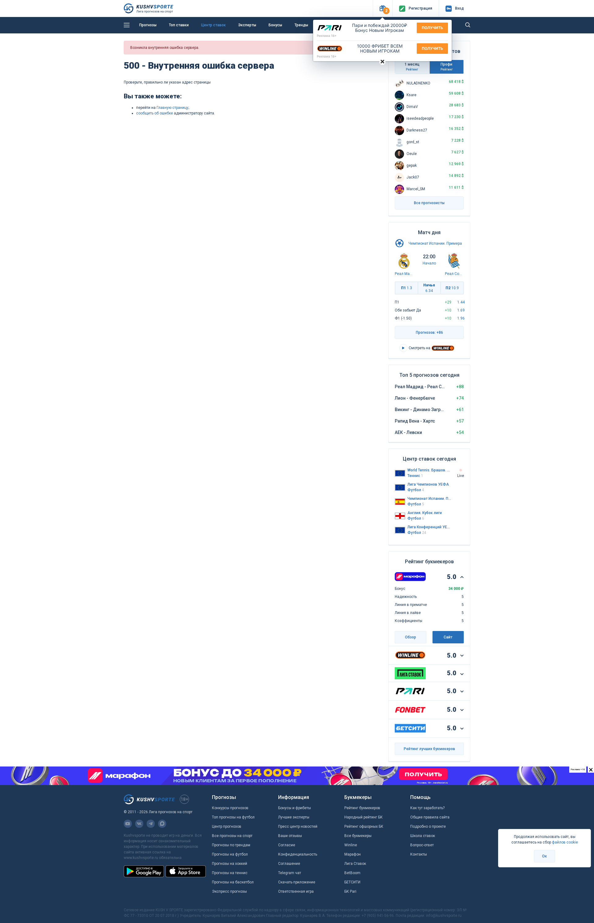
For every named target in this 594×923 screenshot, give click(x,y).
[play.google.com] (144, 871)
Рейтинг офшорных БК (363, 826)
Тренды (301, 25)
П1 (406, 288)
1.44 (461, 302)
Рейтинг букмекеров (362, 808)
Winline (350, 845)
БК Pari (350, 891)
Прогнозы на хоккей (229, 863)
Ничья (429, 288)
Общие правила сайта (430, 817)
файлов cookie (565, 842)
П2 (452, 288)
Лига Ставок (355, 863)
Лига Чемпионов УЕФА (428, 484)
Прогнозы (148, 25)
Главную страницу (172, 107)
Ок (544, 856)
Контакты (418, 854)
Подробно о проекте (428, 826)
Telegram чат (289, 873)
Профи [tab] (447, 66)
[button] (382, 8)
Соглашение (289, 863)
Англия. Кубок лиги (424, 513)
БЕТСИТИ (352, 882)
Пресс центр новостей (297, 826)
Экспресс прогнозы (229, 891)
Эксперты (247, 25)
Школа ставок (422, 836)
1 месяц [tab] (412, 66)
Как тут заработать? (427, 808)
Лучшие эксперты (293, 817)
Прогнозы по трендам (231, 845)
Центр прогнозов (226, 826)
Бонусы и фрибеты (294, 808)
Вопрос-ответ (422, 845)
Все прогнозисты (429, 203)
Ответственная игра (296, 891)
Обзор (410, 637)
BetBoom (352, 873)
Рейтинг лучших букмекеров (429, 749)
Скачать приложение (296, 882)
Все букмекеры (358, 836)
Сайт (448, 637)
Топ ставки (179, 25)
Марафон (352, 854)
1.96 (461, 318)
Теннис (415, 476)
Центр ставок (213, 25)
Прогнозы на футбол (230, 854)
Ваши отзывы (290, 836)
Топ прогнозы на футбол (233, 817)
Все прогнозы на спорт (232, 836)
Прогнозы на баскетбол (233, 882)
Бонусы (275, 25)
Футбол (415, 490)
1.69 (461, 310)
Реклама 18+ (327, 35)
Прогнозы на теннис (230, 873)
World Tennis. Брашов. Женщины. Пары (429, 470)
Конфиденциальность (297, 854)
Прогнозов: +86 (429, 332)
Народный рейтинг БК (363, 817)
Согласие (286, 845)
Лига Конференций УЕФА (429, 527)
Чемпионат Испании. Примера (435, 243)
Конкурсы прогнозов (230, 808)
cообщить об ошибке (154, 113)
